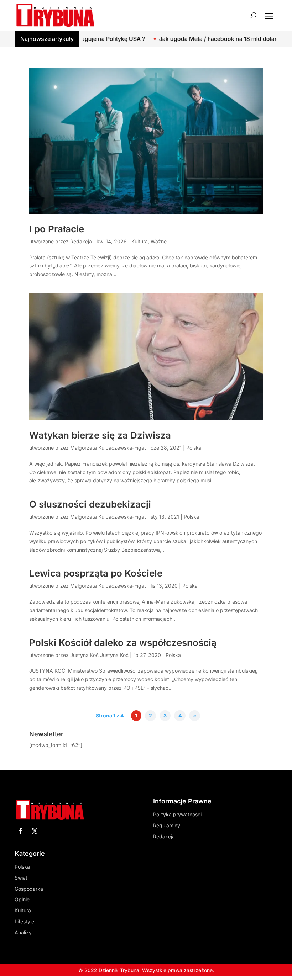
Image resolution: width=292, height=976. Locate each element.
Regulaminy (166, 825)
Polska (194, 448)
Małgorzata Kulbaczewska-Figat (108, 448)
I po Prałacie (56, 228)
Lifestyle (24, 921)
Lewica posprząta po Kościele (95, 573)
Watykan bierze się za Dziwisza (100, 435)
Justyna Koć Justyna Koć (99, 655)
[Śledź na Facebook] (20, 831)
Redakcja (81, 241)
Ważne (159, 241)
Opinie (22, 899)
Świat (21, 878)
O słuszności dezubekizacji (90, 504)
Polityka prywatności (177, 814)
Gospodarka (29, 889)
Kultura (139, 241)
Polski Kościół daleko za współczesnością (123, 642)
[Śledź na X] (34, 831)
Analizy (23, 932)
